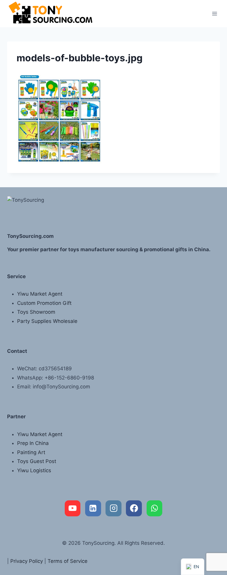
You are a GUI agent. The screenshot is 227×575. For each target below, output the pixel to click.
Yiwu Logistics (34, 470)
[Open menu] (214, 13)
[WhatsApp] (155, 508)
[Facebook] (134, 508)
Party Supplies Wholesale (47, 321)
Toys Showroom (36, 312)
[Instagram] (113, 508)
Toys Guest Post (36, 461)
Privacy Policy (26, 561)
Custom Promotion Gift (44, 303)
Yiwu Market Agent (39, 294)
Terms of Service (67, 561)
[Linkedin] (93, 508)
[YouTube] (73, 508)
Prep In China (33, 443)
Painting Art (31, 452)
